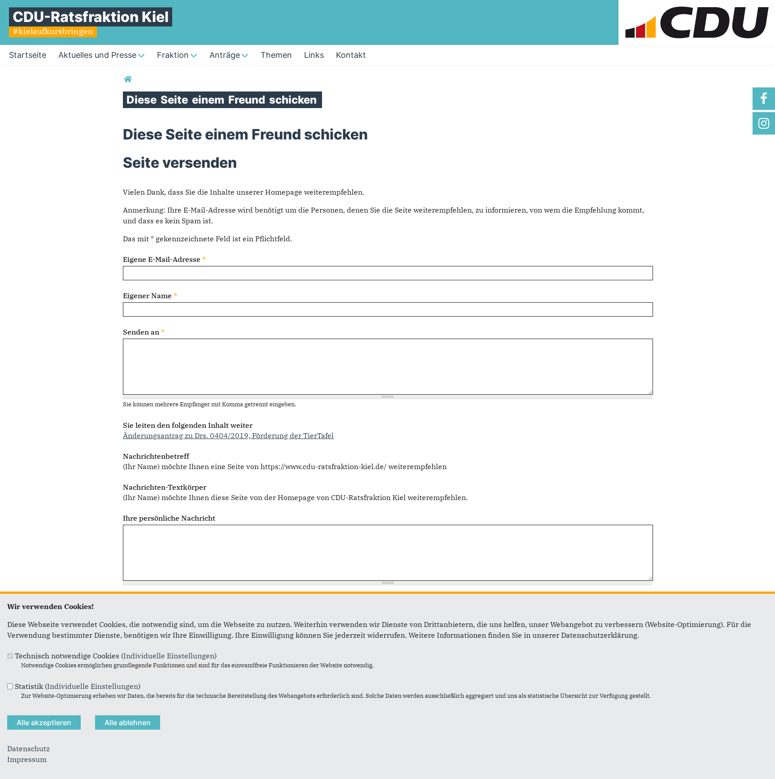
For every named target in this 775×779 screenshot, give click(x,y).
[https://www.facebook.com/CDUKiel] (764, 98)
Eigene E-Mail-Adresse (164, 259)
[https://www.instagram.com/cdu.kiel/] (764, 123)
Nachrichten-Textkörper (164, 487)
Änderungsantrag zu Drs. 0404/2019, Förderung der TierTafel (228, 435)
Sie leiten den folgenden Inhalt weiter (188, 425)
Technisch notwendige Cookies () (116, 655)
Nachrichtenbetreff (156, 456)
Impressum (27, 759)
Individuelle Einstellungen (168, 655)
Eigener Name (150, 295)
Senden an (144, 331)
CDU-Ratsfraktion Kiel (91, 17)
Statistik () (77, 686)
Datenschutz (28, 748)
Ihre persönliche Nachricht (169, 518)
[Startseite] (696, 5)
